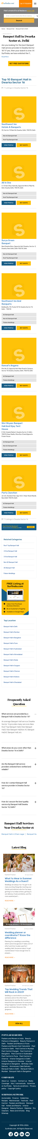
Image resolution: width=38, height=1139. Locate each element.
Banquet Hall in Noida (11, 660)
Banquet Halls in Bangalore (20, 1071)
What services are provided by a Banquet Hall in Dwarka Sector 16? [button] (16, 715)
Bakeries (28, 1108)
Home (3, 29)
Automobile (6, 1098)
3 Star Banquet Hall (10, 557)
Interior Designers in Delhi (20, 1059)
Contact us (22, 1081)
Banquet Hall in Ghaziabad (12, 682)
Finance (15, 1098)
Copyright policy (14, 1089)
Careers (13, 1081)
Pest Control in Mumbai (24, 1049)
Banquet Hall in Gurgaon (12, 666)
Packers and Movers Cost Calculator (16, 1046)
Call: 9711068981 (25, 4)
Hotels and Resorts (13, 1106)
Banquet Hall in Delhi (22, 29)
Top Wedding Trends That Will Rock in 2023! (19, 990)
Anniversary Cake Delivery (20, 1066)
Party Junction (9, 493)
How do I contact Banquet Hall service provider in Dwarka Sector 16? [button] (16, 785)
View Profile (8, 145)
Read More (5, 57)
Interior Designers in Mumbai (13, 1061)
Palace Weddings (8, 322)
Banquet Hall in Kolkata (11, 677)
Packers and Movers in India (13, 1039)
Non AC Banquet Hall (10, 136)
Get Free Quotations (19, 64)
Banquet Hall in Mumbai (11, 632)
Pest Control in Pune (10, 1056)
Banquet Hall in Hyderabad (13, 649)
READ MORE (9, 901)
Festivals (24, 1101)
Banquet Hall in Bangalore (12, 638)
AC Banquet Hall (8, 314)
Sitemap (5, 1113)
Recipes (5, 1101)
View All (19, 1023)
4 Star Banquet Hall (10, 551)
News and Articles (17, 1111)
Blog (28, 1111)
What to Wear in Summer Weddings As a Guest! (18, 880)
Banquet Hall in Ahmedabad (13, 654)
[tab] (19, 725)
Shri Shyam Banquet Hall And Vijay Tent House (12, 426)
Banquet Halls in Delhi (10, 1069)
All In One (6, 182)
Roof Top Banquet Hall (10, 139)
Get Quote (24, 145)
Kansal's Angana (10, 365)
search (19, 21)
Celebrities (24, 1098)
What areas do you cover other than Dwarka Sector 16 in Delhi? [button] (16, 749)
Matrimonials (14, 1101)
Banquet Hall (10, 29)
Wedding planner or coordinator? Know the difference (17, 935)
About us (5, 1081)
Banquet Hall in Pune (11, 643)
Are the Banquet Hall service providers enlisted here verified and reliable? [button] (16, 767)
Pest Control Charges (10, 1051)
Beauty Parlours (16, 1108)
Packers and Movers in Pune (18, 1044)
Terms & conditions (20, 1086)
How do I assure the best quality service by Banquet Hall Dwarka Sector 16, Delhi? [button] (15, 804)
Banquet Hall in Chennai (12, 671)
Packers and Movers (17, 1103)
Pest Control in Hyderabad (21, 1054)
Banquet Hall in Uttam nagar (13, 834)
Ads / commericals (18, 1083)
